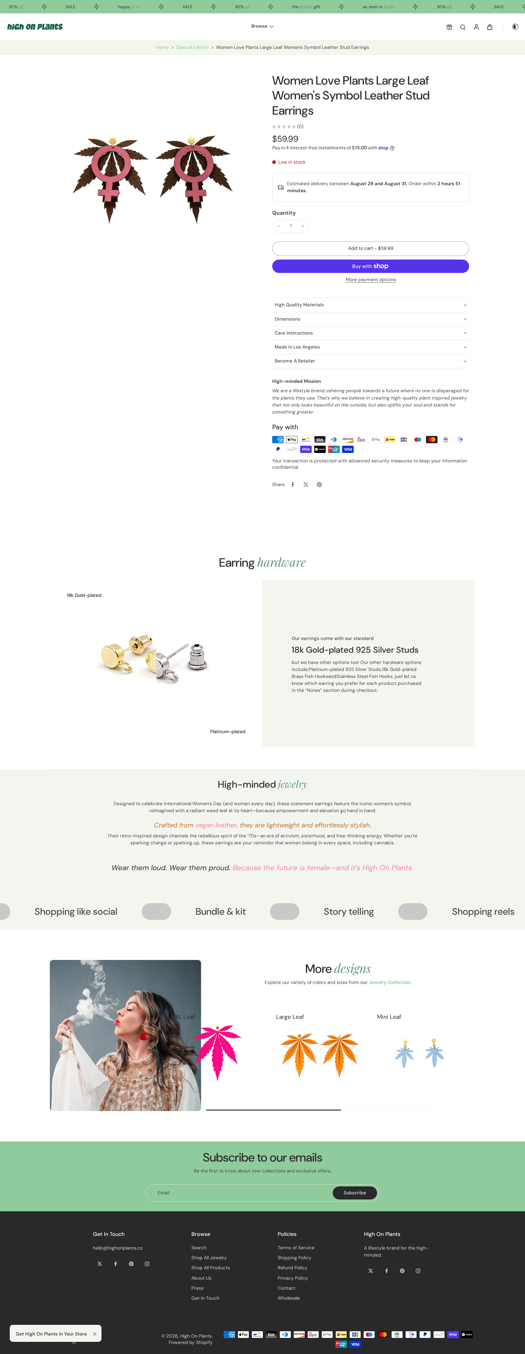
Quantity (284, 212)
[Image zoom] (151, 174)
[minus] (279, 226)
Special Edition (192, 47)
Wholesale (289, 1298)
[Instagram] (147, 1264)
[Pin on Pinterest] (319, 484)
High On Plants (196, 1336)
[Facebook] (115, 1264)
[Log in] (476, 27)
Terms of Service (296, 1248)
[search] (462, 27)
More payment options (371, 280)
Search (199, 1248)
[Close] (95, 1334)
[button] (370, 248)
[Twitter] (99, 1264)
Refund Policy (292, 1268)
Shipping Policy (294, 1258)
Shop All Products (210, 1268)
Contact (286, 1288)
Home (162, 47)
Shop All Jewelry (209, 1258)
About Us (201, 1278)
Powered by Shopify (191, 1342)
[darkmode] (511, 26)
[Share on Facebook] (292, 484)
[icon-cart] (489, 27)
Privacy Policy (293, 1278)
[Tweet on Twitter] (306, 484)
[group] (218, 1053)
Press (197, 1288)
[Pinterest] (131, 1264)
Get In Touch (205, 1298)
